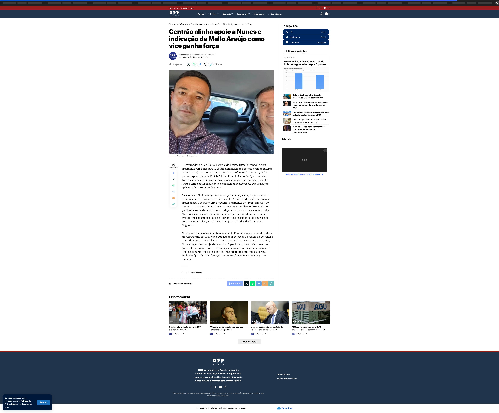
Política (174, 322)
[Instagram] (328, 8)
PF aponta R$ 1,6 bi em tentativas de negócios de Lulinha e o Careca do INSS (310, 105)
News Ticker (196, 272)
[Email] (173, 198)
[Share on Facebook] (173, 173)
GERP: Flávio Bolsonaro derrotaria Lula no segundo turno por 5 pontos (305, 63)
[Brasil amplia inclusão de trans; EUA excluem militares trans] (188, 312)
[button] (43, 402)
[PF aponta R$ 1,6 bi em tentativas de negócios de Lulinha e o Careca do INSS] (287, 103)
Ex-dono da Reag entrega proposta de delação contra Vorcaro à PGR (311, 113)
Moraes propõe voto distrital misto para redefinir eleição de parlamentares (309, 129)
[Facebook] (317, 8)
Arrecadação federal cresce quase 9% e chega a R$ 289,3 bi (309, 120)
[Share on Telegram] (199, 64)
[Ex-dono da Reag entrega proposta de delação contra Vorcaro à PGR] (287, 113)
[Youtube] (306, 42)
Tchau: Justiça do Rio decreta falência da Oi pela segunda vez (308, 96)
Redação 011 (186, 55)
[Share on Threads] (205, 64)
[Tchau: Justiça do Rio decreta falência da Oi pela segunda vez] (287, 96)
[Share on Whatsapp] (194, 64)
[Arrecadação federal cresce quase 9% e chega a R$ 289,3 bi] (287, 121)
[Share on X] (188, 64)
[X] (320, 8)
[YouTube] (324, 8)
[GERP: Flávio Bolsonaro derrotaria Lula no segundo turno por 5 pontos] (306, 79)
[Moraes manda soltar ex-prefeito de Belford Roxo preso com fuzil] (270, 312)
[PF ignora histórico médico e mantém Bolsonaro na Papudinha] (229, 312)
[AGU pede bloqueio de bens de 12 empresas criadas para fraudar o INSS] (311, 312)
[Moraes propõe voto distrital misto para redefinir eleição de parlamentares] (287, 128)
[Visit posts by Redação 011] (173, 56)
